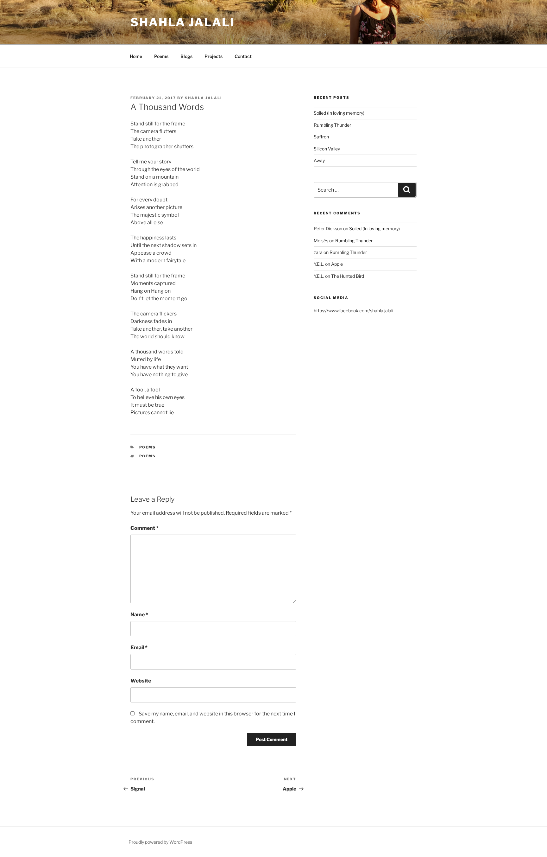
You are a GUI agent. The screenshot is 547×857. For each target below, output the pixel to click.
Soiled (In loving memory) (339, 113)
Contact (243, 56)
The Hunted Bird (347, 276)
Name (139, 615)
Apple (337, 264)
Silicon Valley (327, 148)
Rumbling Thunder (332, 125)
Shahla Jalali (182, 22)
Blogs (186, 56)
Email (139, 647)
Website (140, 681)
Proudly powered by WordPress (160, 842)
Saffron (321, 136)
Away (319, 160)
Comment (144, 528)
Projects (213, 56)
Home (136, 56)
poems (147, 456)
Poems (161, 56)
